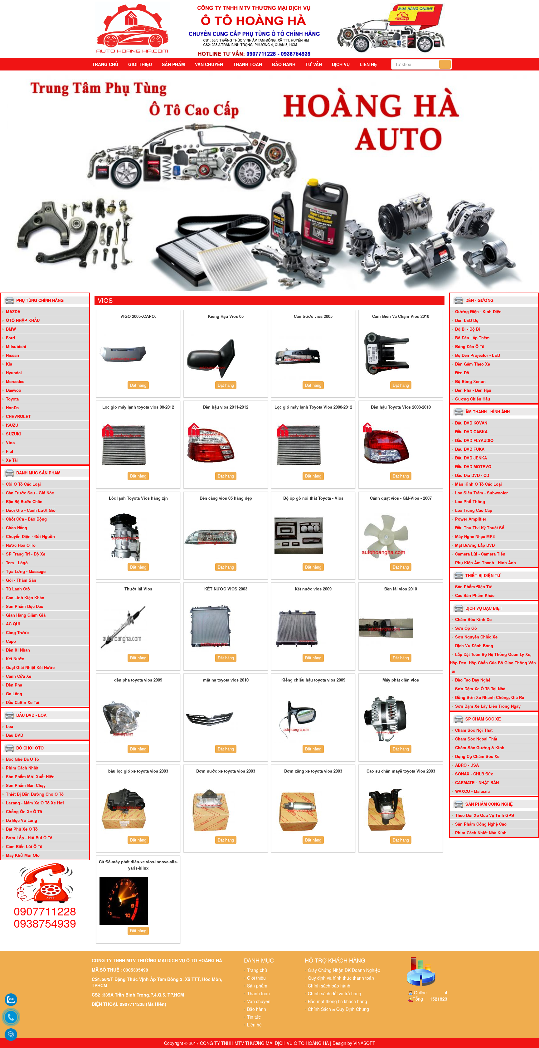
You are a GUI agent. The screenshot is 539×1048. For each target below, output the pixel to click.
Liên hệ (368, 64)
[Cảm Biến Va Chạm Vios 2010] (386, 355)
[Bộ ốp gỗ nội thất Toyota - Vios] (298, 537)
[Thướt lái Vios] (123, 628)
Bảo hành (283, 64)
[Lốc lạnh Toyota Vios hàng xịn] (123, 537)
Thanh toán (247, 64)
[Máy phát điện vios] (386, 719)
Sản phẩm (173, 64)
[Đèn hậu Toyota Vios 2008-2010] (386, 446)
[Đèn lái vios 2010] (386, 628)
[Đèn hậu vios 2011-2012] (211, 446)
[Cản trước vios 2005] (298, 355)
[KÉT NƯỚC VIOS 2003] (211, 628)
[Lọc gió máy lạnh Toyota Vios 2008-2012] (298, 446)
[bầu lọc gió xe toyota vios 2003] (123, 810)
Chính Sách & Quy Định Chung (338, 1009)
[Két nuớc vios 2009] (298, 628)
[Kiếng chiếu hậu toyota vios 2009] (298, 719)
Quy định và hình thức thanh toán (341, 978)
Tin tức (254, 1017)
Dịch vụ (341, 64)
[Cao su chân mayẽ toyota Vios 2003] (386, 810)
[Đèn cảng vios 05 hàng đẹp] (211, 537)
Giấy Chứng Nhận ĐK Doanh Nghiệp (344, 970)
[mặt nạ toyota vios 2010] (211, 719)
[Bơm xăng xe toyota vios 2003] (298, 810)
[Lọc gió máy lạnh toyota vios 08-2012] (123, 446)
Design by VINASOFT (354, 1043)
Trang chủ (105, 64)
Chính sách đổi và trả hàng (334, 993)
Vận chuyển (209, 64)
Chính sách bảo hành (329, 985)
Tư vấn (313, 64)
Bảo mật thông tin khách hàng (337, 1001)
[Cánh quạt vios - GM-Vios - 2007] (386, 537)
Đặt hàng (138, 385)
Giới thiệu (140, 64)
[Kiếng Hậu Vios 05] (211, 355)
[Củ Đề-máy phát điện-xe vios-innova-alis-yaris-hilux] (123, 901)
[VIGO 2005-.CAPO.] (123, 355)
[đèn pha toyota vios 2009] (123, 719)
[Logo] (132, 28)
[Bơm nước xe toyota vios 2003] (211, 810)
